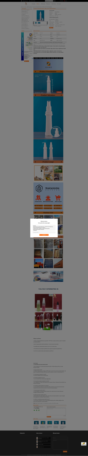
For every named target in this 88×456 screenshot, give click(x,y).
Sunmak (44, 234)
